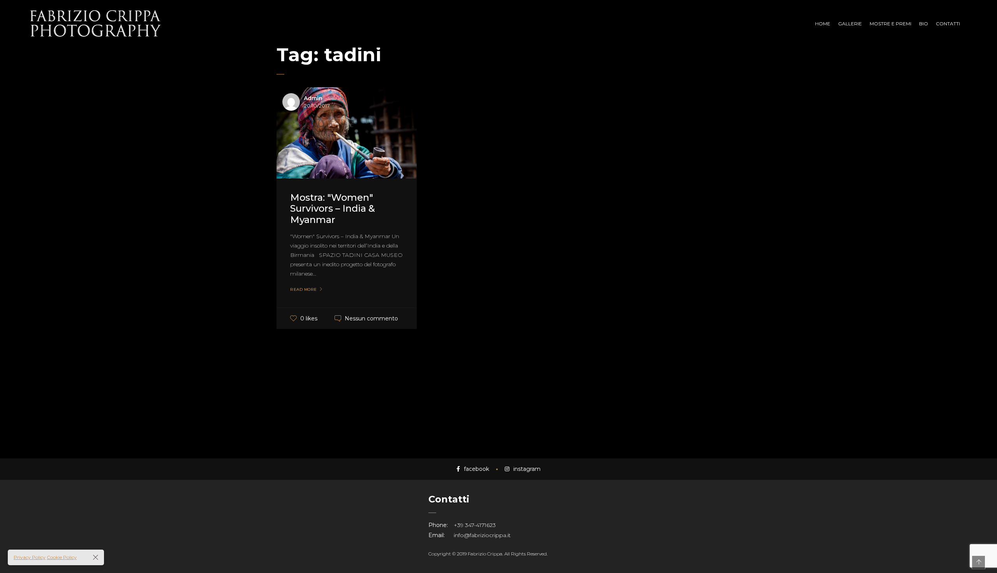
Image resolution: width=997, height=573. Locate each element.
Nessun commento (371, 318)
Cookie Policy (62, 557)
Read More (303, 289)
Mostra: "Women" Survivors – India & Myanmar (332, 209)
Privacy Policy (30, 557)
